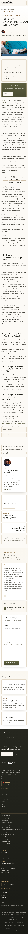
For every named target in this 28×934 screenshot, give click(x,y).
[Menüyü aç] (25, 3)
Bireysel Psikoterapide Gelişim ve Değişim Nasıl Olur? (14, 68)
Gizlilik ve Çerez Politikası (19, 925)
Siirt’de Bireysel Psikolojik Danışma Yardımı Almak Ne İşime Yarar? (13, 73)
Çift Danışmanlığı (14, 435)
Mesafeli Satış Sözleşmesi (17, 928)
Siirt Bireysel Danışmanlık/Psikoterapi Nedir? (13, 65)
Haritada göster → (5, 875)
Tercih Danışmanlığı (5, 841)
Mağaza (3, 801)
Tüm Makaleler (22, 676)
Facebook (14, 500)
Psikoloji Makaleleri (11, 9)
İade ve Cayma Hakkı (14, 931)
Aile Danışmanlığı (5, 818)
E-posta (14, 503)
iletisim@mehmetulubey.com (8, 863)
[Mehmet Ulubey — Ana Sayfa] (7, 3)
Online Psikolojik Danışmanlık (8, 834)
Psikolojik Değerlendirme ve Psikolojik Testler (11, 829)
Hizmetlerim (4, 794)
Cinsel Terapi (4, 832)
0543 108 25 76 (20, 754)
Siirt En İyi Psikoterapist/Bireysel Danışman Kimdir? (13, 449)
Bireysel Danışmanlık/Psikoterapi (8, 11)
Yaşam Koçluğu (4, 839)
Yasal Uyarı (8, 928)
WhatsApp (6, 500)
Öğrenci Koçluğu (5, 837)
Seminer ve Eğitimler (6, 844)
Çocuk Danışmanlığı (5, 825)
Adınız (5, 647)
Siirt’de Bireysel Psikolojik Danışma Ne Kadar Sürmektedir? (13, 77)
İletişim (3, 809)
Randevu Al (8, 93)
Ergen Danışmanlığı (5, 827)
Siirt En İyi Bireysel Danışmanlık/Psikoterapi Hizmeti (13, 446)
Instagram (5, 884)
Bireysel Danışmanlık (14, 429)
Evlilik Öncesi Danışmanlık (7, 822)
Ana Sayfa (3, 9)
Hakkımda (3, 797)
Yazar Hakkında (8, 489)
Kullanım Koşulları (8, 925)
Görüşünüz (6, 625)
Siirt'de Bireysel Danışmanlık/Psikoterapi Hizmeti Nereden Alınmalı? (12, 453)
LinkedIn (6, 503)
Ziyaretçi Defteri (4, 804)
